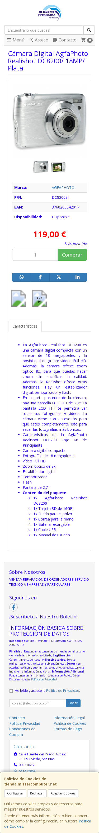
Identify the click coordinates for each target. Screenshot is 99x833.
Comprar (72, 255)
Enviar (73, 703)
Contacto (67, 40)
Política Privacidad (24, 723)
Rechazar (37, 793)
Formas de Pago (68, 728)
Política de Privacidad (44, 679)
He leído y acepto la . (47, 690)
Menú (18, 40)
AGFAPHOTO (63, 187)
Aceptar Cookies (63, 793)
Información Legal (69, 717)
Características (24, 326)
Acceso (41, 40)
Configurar (15, 793)
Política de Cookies (70, 723)
